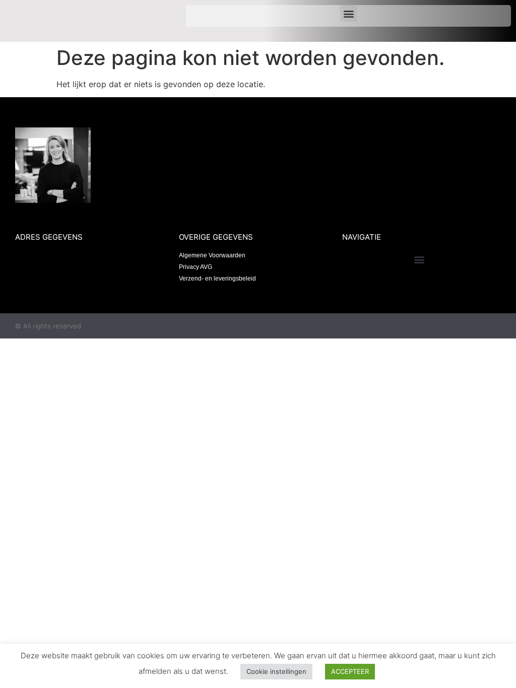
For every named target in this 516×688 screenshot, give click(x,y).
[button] (348, 13)
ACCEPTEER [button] (350, 671)
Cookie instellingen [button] (276, 671)
